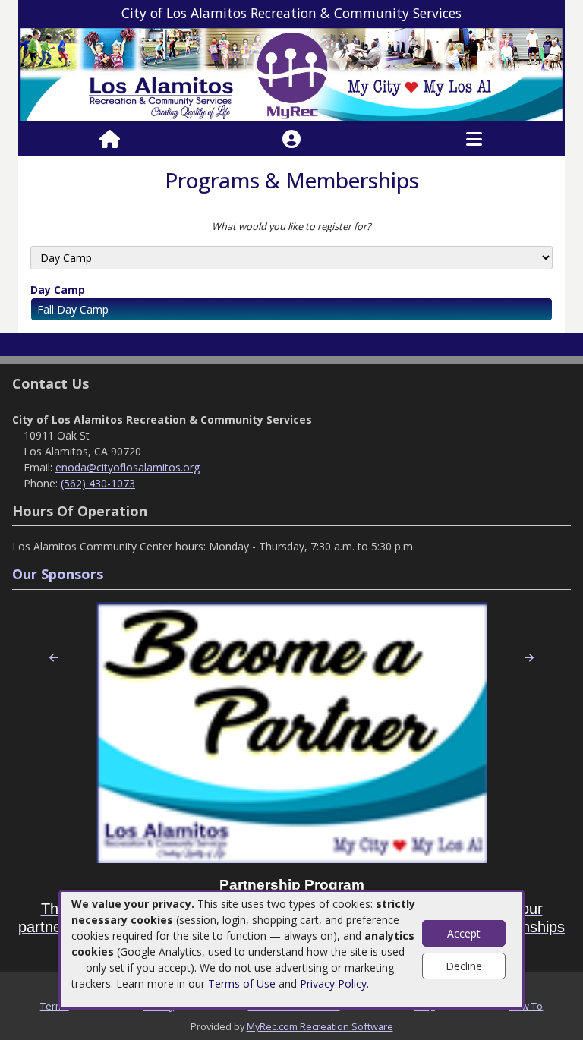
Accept (464, 933)
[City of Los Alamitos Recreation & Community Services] (291, 74)
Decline (464, 966)
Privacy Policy (333, 983)
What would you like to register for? (291, 226)
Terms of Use (242, 983)
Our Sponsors (57, 574)
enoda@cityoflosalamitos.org (127, 467)
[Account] (291, 140)
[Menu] (474, 140)
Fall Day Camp (73, 309)
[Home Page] (109, 140)
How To (526, 1006)
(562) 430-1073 (98, 483)
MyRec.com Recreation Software (320, 1026)
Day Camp (57, 289)
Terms (54, 1006)
